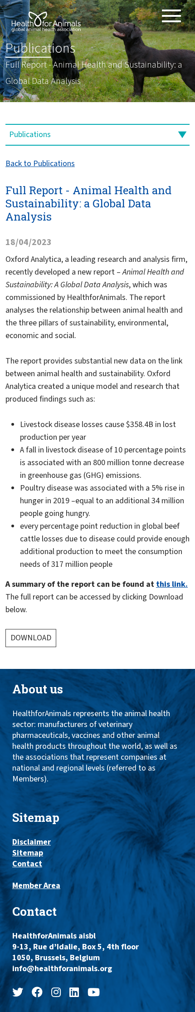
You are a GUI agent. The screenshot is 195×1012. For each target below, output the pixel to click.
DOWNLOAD (30, 638)
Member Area (36, 885)
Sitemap (27, 853)
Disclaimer (31, 842)
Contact (27, 864)
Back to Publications (40, 163)
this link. (172, 584)
